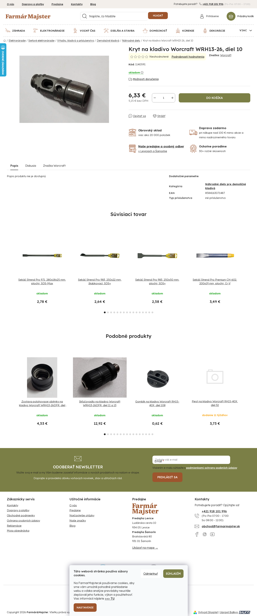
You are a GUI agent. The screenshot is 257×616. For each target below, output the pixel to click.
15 (152, 312)
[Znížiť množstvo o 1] (154, 97)
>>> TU (109, 598)
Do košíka (214, 98)
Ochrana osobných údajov (23, 520)
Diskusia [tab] (30, 165)
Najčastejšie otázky (81, 515)
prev (10, 273)
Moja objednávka (18, 530)
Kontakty (76, 4)
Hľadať (158, 15)
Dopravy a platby (33, 4)
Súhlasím (173, 573)
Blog (93, 4)
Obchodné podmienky (21, 515)
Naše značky (77, 520)
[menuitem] (17, 30)
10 (136, 312)
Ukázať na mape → (145, 547)
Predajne (57, 4)
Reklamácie (14, 525)
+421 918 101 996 (213, 4)
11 (140, 312)
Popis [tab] (14, 165)
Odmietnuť (150, 573)
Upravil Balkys (229, 612)
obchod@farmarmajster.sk (221, 526)
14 (149, 312)
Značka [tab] (54, 165)
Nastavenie (85, 607)
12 (143, 312)
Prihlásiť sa (167, 477)
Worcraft (225, 55)
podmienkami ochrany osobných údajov (211, 467)
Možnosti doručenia (146, 79)
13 (146, 312)
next (247, 273)
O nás (10, 4)
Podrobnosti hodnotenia (188, 56)
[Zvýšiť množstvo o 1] (172, 97)
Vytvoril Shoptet (208, 612)
